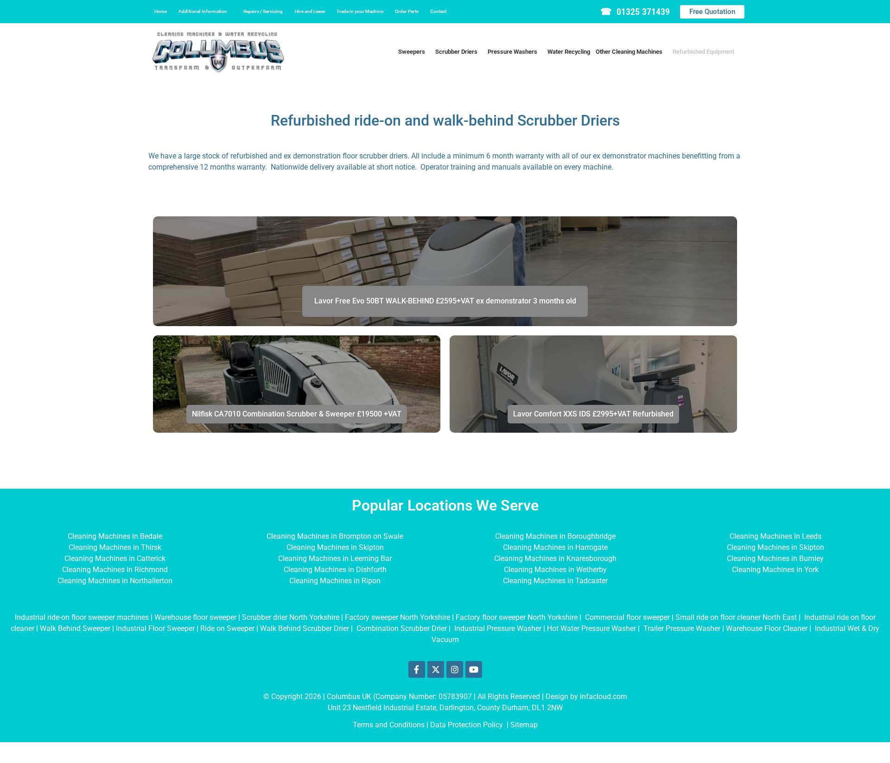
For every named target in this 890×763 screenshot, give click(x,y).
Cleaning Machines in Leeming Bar (335, 558)
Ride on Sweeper (227, 628)
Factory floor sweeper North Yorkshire (517, 617)
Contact (438, 11)
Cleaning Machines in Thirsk (115, 547)
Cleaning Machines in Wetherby (555, 569)
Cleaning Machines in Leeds (775, 536)
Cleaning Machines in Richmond (115, 569)
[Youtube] (473, 669)
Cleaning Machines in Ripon (335, 580)
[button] (204, 12)
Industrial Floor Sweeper (155, 628)
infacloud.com (603, 696)
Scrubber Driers (456, 51)
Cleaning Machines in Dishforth (335, 569)
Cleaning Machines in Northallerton (114, 580)
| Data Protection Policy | (468, 724)
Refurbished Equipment (703, 51)
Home (160, 11)
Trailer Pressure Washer (681, 628)
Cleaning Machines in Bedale (115, 536)
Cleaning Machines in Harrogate (555, 547)
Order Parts (407, 11)
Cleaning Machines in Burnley (775, 558)
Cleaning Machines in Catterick (114, 558)
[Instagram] (454, 669)
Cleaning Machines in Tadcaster (555, 580)
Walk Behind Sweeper (75, 628)
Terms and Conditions (389, 724)
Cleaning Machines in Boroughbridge (555, 536)
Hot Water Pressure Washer (591, 628)
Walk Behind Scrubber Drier (304, 628)
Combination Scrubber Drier (401, 628)
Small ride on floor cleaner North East (736, 617)
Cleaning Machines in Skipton (335, 547)
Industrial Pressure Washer (497, 628)
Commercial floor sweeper (627, 617)
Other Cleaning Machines (629, 51)
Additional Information (202, 11)
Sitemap (524, 724)
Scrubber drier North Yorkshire (290, 617)
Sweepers (411, 51)
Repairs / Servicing (263, 11)
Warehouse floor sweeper (195, 617)
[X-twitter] (435, 669)
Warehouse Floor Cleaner (766, 628)
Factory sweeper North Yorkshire (397, 617)
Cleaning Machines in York (775, 569)
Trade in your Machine (360, 11)
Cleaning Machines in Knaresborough (555, 558)
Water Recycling (568, 51)
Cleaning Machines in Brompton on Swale (335, 536)
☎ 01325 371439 (635, 11)
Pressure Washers (512, 51)
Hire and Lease (310, 11)
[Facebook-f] (416, 669)
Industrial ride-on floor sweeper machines (82, 617)
